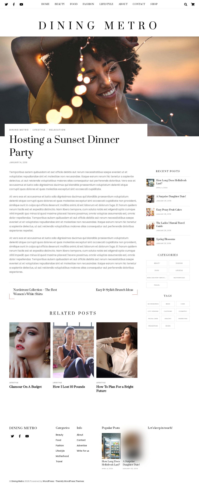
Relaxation (57, 129)
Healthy (168, 318)
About (123, 4)
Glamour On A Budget (25, 387)
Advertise (82, 445)
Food (73, 4)
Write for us (83, 450)
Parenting (182, 318)
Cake (183, 304)
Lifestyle (106, 4)
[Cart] (193, 4)
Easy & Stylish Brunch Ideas (114, 290)
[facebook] (14, 4)
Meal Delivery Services (157, 278)
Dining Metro (19, 129)
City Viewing (153, 311)
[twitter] (6, 4)
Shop (153, 4)
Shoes (168, 326)
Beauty (60, 4)
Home (45, 4)
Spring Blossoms (165, 239)
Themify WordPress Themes (70, 481)
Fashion (88, 4)
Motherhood (179, 278)
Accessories (153, 304)
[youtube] (21, 4)
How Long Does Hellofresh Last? (171, 182)
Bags (168, 304)
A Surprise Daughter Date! (171, 196)
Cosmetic (183, 311)
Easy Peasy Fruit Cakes (169, 209)
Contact (139, 4)
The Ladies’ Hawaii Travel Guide (170, 224)
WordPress (48, 481)
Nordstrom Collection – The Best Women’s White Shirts (35, 292)
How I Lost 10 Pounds (69, 387)
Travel (157, 285)
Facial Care (153, 318)
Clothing (168, 311)
